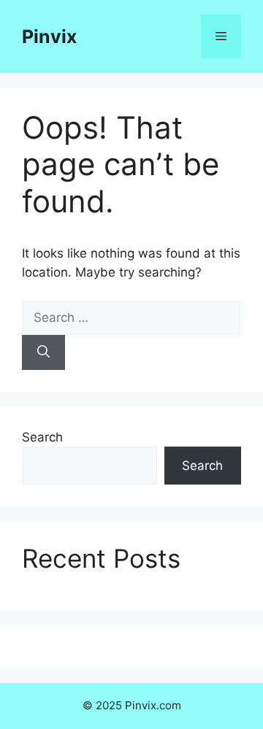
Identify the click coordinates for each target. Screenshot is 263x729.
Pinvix (49, 36)
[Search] (43, 352)
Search (42, 437)
